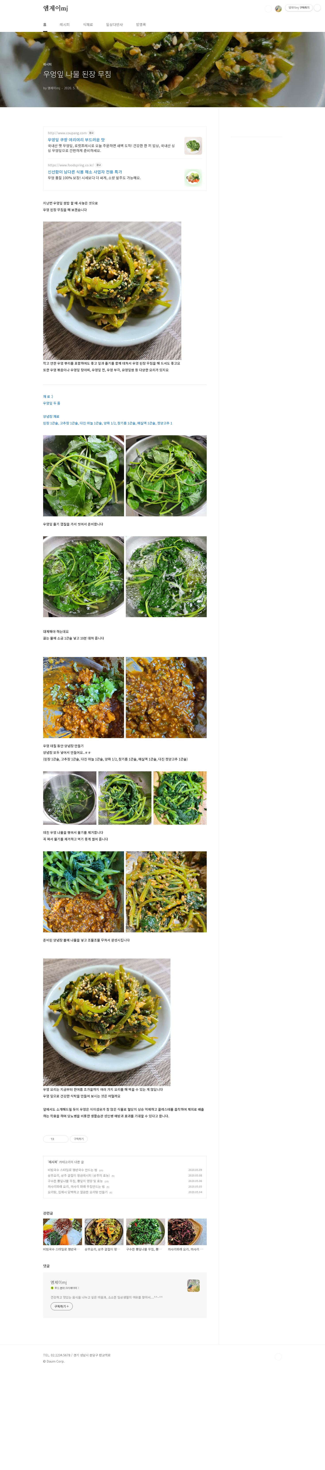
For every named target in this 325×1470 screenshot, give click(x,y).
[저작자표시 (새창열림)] (90, 1139)
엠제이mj (55, 9)
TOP (278, 1356)
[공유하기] (58, 1139)
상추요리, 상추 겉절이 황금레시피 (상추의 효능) (79, 1175)
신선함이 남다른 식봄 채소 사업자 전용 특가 (85, 171)
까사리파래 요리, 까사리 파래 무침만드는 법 (76, 1186)
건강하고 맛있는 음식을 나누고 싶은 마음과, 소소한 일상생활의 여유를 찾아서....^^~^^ (107, 1297)
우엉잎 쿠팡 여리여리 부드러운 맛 (76, 139)
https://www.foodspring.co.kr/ (71, 165)
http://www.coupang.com (67, 133)
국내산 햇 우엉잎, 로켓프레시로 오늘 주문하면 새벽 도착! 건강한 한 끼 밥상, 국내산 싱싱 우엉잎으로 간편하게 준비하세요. (111, 148)
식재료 (88, 24)
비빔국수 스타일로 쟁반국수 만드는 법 (72, 1170)
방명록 (141, 24)
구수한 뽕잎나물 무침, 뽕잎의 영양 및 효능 (75, 1181)
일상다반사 (114, 24)
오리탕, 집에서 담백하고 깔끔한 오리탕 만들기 (78, 1192)
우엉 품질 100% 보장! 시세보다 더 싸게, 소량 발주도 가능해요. (94, 177)
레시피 (65, 24)
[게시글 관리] (63, 1139)
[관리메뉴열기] (317, 7)
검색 (268, 9)
